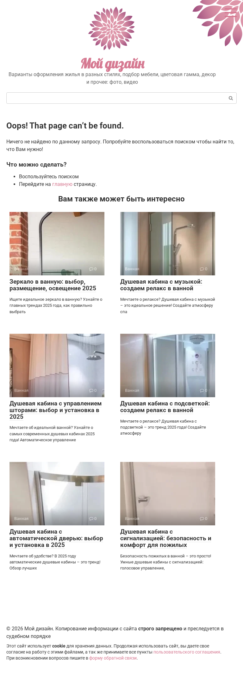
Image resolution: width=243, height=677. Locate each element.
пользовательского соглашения (186, 652)
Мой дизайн (112, 63)
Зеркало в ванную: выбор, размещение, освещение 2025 (52, 285)
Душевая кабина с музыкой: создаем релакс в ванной (161, 285)
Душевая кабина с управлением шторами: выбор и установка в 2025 (55, 410)
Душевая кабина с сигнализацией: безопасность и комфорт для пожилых (165, 538)
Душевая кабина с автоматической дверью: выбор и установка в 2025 (56, 538)
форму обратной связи (113, 658)
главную (62, 184)
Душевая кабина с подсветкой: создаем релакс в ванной (165, 407)
